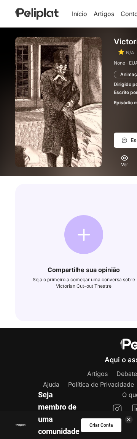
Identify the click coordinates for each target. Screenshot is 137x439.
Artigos (104, 14)
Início (79, 14)
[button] (83, 234)
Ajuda (51, 384)
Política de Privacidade (101, 384)
